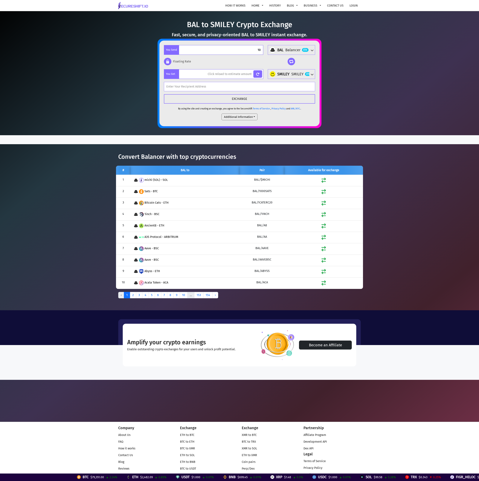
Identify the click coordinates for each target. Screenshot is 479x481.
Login (354, 5)
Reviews (123, 468)
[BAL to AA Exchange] (323, 238)
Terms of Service (261, 108)
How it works (235, 5)
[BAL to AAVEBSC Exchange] (323, 261)
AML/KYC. (295, 108)
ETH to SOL (187, 455)
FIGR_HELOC (432, 477)
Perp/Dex (248, 468)
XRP (245, 477)
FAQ (120, 441)
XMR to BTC (249, 435)
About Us (124, 435)
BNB (198, 477)
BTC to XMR (187, 448)
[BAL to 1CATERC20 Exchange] (323, 204)
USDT (152, 477)
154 (208, 295)
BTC (52, 477)
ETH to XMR (249, 455)
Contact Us (335, 5)
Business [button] (311, 5)
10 (183, 295)
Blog (121, 462)
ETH (101, 477)
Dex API (308, 448)
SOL (335, 477)
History (275, 5)
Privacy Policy (278, 108)
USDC (288, 477)
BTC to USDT (188, 468)
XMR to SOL (249, 448)
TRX (380, 477)
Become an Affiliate (325, 345)
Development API (315, 441)
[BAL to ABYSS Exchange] (323, 272)
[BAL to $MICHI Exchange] (323, 181)
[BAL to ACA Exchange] (323, 284)
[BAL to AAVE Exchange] (323, 249)
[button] (177, 61)
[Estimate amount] (257, 74)
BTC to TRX (249, 441)
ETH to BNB (187, 462)
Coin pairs (248, 462)
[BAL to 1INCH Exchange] (323, 215)
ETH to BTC (187, 435)
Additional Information (238, 117)
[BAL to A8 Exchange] (323, 227)
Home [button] (255, 5)
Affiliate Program (314, 435)
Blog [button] (291, 5)
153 (199, 295)
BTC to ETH (187, 441)
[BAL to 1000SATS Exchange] (323, 192)
